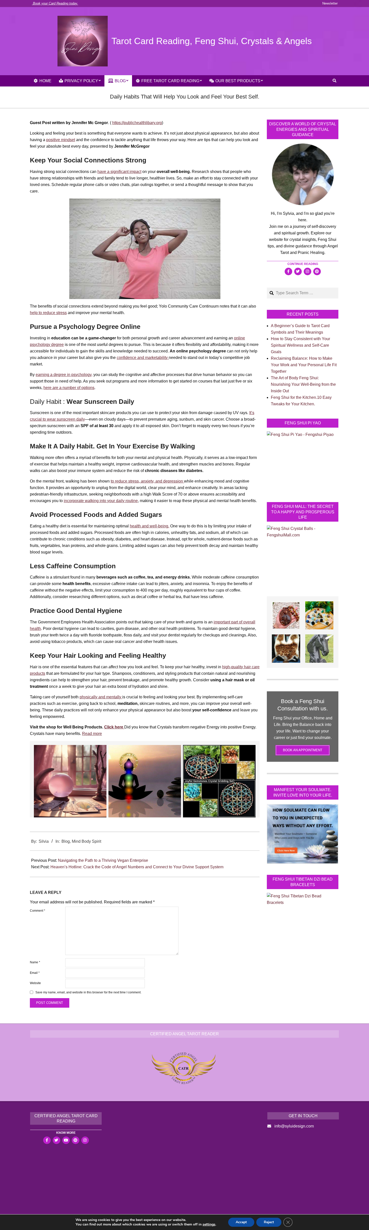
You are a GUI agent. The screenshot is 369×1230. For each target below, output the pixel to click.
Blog (66, 841)
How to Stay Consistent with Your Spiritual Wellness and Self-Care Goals (300, 345)
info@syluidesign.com (294, 1126)
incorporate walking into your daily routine (101, 501)
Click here (114, 727)
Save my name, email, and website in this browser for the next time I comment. (88, 992)
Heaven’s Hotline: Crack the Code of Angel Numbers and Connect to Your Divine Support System (136, 867)
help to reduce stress (48, 313)
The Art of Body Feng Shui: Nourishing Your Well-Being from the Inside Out (303, 384)
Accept (241, 1222)
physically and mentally (101, 697)
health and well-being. (149, 526)
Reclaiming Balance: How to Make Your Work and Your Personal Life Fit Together (304, 364)
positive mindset (60, 140)
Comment (37, 910)
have (101, 171)
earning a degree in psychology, (64, 374)
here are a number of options (68, 388)
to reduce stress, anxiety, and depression (147, 481)
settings (209, 1224)
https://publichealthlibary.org (137, 123)
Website (35, 983)
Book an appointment (302, 750)
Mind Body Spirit (86, 841)
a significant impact (123, 171)
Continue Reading (302, 264)
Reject (269, 1222)
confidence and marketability (143, 357)
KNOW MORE (66, 1132)
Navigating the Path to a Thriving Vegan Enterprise (103, 860)
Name (35, 962)
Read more (92, 733)
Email (35, 973)
